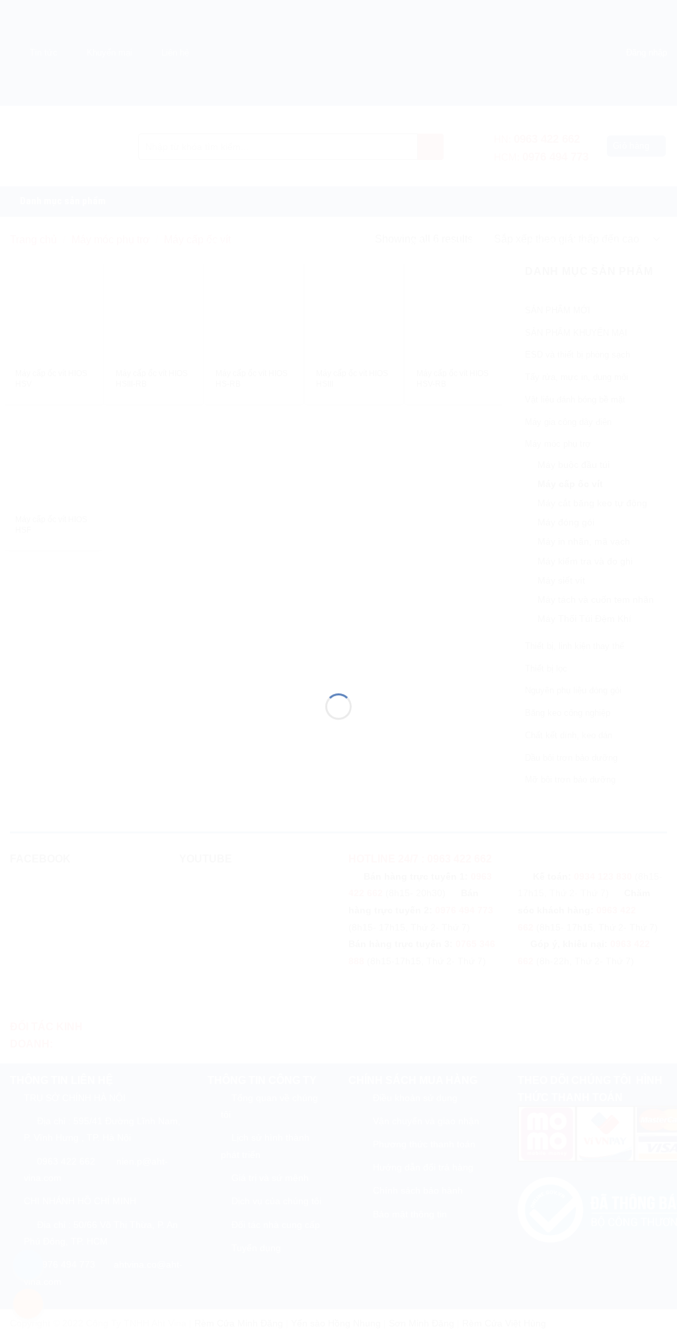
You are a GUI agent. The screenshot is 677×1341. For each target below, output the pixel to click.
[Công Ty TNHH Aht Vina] (338, 646)
